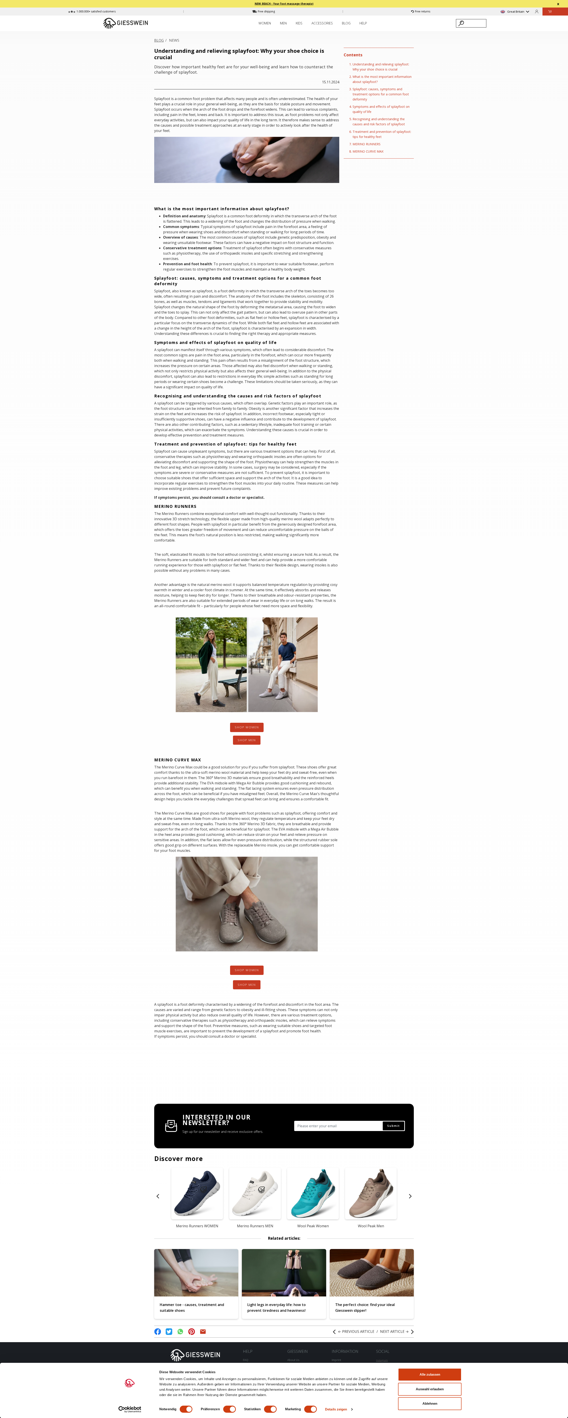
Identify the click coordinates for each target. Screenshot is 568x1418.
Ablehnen (429, 1403)
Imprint (336, 1360)
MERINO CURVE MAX (368, 151)
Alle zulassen (430, 1374)
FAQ (245, 1360)
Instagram (382, 1360)
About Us (293, 1360)
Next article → (394, 1331)
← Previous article (356, 1331)
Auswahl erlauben (430, 1389)
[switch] (229, 1409)
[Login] (536, 11)
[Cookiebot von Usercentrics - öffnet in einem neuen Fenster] (129, 1409)
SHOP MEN (247, 740)
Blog (159, 40)
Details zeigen (336, 1409)
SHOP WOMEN (247, 727)
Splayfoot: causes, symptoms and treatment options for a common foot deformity (381, 94)
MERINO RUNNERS (367, 144)
